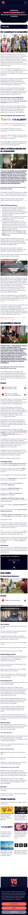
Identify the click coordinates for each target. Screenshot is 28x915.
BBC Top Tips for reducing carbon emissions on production (13, 318)
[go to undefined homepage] (14, 883)
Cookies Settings (14, 912)
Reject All (14, 908)
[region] (14, 901)
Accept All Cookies (14, 904)
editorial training (11, 540)
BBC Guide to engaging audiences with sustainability (13, 394)
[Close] (25, 889)
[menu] (25, 2)
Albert (3, 194)
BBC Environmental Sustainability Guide (12, 531)
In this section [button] (5, 26)
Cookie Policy (18, 899)
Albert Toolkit (3, 132)
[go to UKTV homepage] (3, 2)
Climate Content (9, 137)
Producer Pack (23, 434)
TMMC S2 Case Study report (12, 600)
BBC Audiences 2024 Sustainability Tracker (11, 388)
